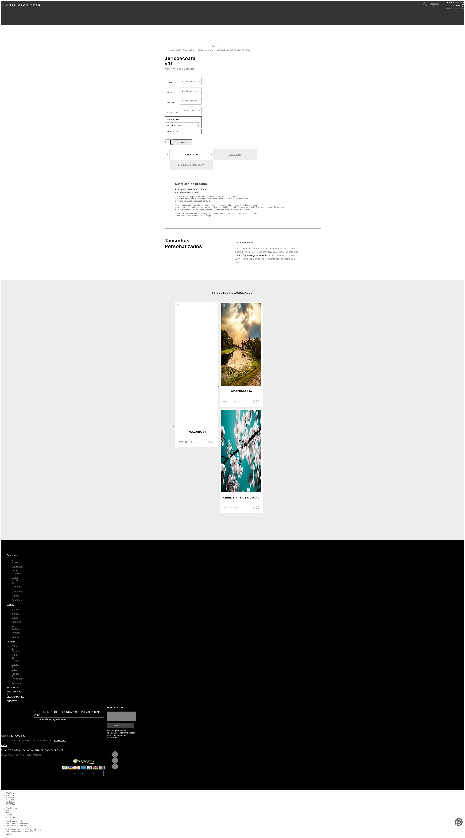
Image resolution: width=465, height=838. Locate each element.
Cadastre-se (120, 725)
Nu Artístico (16, 627)
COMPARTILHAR (173, 131)
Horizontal (218, 50)
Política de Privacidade (15, 676)
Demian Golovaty (205, 50)
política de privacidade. (247, 213)
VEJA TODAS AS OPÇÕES (83, 773)
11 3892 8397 (19, 735)
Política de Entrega (15, 657)
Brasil (194, 50)
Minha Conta (454, 2)
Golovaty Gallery (18, 14)
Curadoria (17, 600)
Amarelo (186, 50)
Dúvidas (11, 641)
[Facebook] (115, 766)
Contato (12, 701)
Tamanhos (235, 154)
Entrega (16, 596)
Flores (15, 617)
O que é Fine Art (15, 580)
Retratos (16, 633)
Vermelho (245, 50)
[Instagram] (115, 760)
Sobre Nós (12, 555)
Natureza (236, 50)
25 (180, 50)
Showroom (17, 566)
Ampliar (212, 442)
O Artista (15, 561)
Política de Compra (15, 648)
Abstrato (16, 609)
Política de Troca (15, 667)
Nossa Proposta (16, 572)
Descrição (191, 154)
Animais (16, 613)
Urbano (15, 637)
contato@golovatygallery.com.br (251, 255)
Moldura (171, 102)
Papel (169, 93)
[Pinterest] (115, 754)
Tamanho (171, 82)
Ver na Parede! (173, 119)
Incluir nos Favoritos (176, 125)
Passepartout (173, 112)
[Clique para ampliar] (213, 46)
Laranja (227, 50)
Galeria (10, 604)
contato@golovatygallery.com (52, 719)
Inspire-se (13, 687)
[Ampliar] (254, 50)
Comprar (181, 142)
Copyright (15, 683)
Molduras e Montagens (191, 165)
